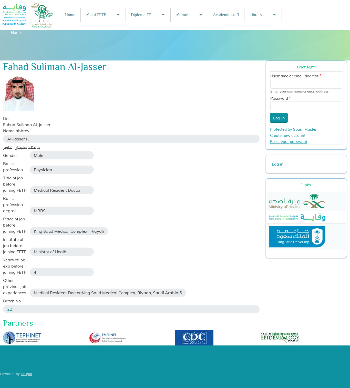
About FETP (96, 15)
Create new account (287, 135)
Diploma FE (141, 15)
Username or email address (294, 76)
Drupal (26, 373)
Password (279, 98)
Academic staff (226, 15)
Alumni (182, 15)
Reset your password (288, 141)
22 (9, 309)
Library (256, 15)
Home (70, 15)
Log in (279, 117)
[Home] (28, 5)
